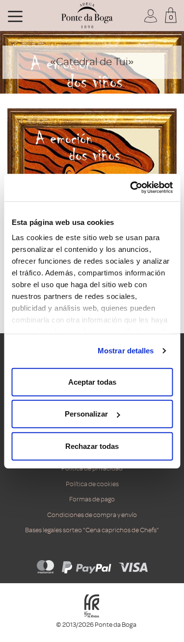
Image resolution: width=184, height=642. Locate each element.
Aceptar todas (92, 381)
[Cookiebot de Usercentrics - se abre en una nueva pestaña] (131, 187)
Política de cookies (92, 484)
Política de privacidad (92, 468)
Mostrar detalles (126, 350)
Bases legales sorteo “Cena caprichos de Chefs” (92, 530)
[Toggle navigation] (15, 15)
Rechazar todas (92, 446)
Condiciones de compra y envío (92, 515)
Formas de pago (92, 499)
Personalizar (86, 414)
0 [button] (171, 17)
